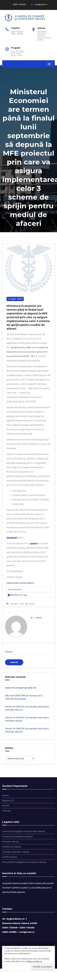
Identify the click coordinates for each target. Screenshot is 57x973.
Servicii (6, 805)
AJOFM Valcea (9, 857)
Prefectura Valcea (11, 846)
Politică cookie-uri (34, 961)
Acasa (5, 795)
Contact (6, 810)
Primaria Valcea (10, 841)
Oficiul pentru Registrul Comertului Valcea (24, 862)
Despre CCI (8, 800)
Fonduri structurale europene (17, 836)
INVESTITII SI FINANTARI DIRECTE (20, 687)
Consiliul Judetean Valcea (15, 851)
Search (14, 662)
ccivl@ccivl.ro (40, 4)
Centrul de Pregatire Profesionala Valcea (23, 831)
